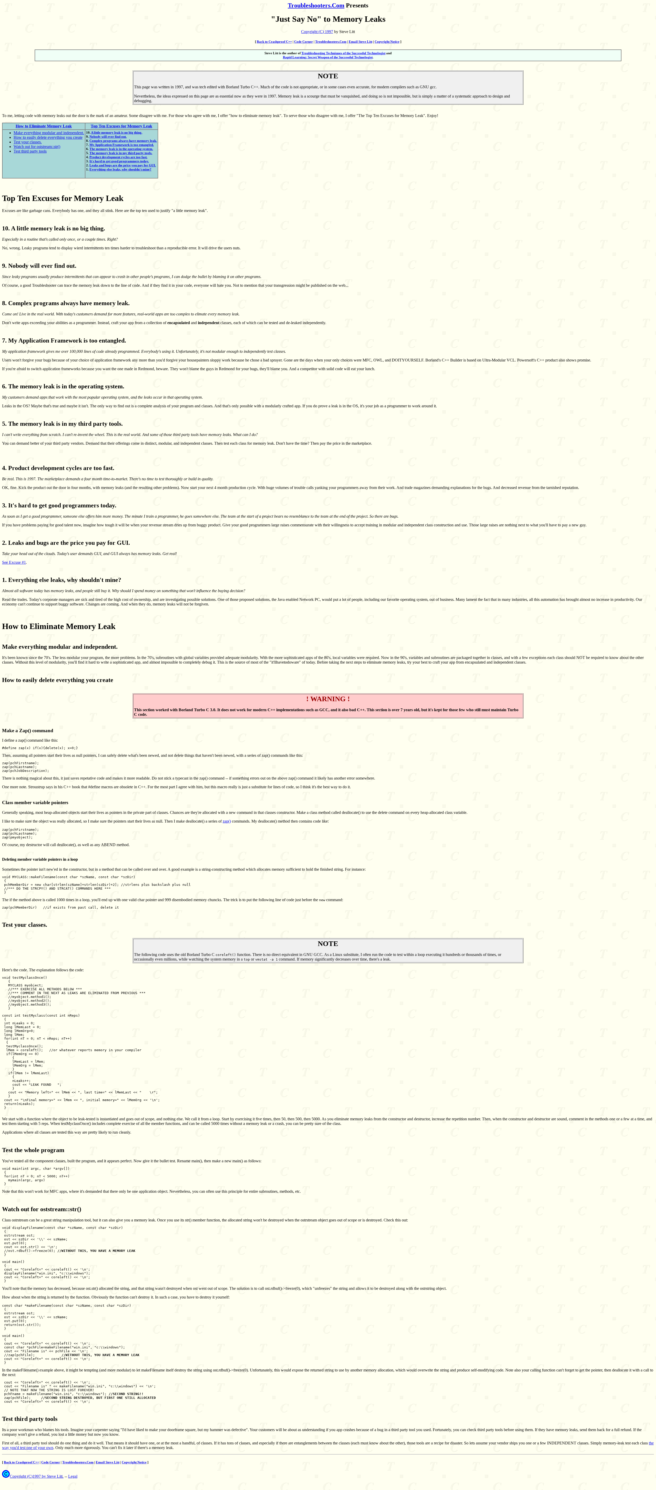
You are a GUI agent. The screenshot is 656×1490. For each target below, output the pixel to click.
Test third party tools (30, 151)
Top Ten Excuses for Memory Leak (121, 126)
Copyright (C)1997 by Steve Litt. (37, 1476)
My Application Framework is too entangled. (121, 145)
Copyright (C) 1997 (317, 31)
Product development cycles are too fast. (118, 157)
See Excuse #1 (14, 562)
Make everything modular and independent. (49, 133)
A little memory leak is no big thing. (116, 132)
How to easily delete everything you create (48, 137)
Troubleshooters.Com (316, 5)
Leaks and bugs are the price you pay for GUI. (122, 165)
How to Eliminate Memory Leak (44, 126)
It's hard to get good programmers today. (119, 161)
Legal (72, 1476)
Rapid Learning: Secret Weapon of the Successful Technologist (328, 57)
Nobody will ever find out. (108, 137)
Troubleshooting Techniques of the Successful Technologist (343, 53)
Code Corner (303, 42)
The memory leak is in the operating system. (121, 149)
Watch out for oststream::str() (37, 146)
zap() (227, 821)
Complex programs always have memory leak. (123, 141)
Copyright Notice (387, 42)
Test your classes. (28, 142)
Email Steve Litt (360, 42)
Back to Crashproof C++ (274, 42)
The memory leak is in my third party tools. (120, 153)
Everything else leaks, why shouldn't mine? (120, 169)
